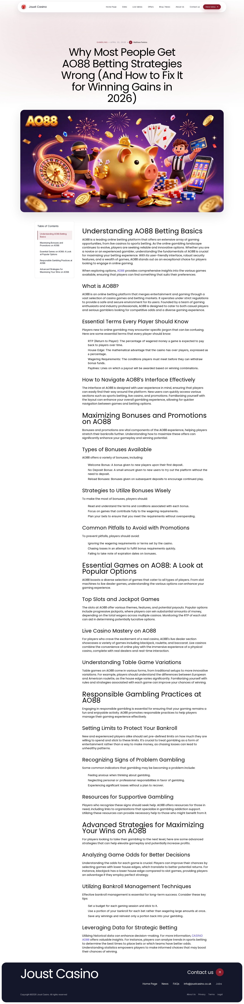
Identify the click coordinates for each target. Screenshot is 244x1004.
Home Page (150, 984)
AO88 (120, 270)
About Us (191, 994)
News (165, 984)
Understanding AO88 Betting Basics (53, 235)
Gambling (102, 42)
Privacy (201, 994)
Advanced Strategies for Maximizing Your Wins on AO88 (54, 270)
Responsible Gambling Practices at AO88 (56, 261)
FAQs (176, 984)
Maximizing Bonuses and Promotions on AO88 (51, 244)
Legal (220, 994)
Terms (211, 994)
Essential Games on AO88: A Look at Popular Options (55, 252)
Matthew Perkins (140, 42)
